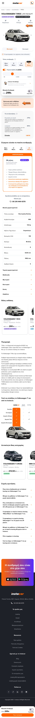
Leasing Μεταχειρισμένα (17, 677)
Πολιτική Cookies (17, 647)
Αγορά (17, 618)
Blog (17, 659)
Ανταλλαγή (17, 622)
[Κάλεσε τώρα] (32, 3)
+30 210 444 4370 (18, 201)
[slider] (12, 74)
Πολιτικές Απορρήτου (17, 644)
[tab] (6, 64)
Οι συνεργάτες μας (17, 673)
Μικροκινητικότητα (17, 625)
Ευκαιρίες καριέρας (17, 666)
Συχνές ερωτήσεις (17, 670)
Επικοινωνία (17, 662)
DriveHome (17, 629)
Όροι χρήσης (17, 640)
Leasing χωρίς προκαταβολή (17, 681)
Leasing (17, 614)
